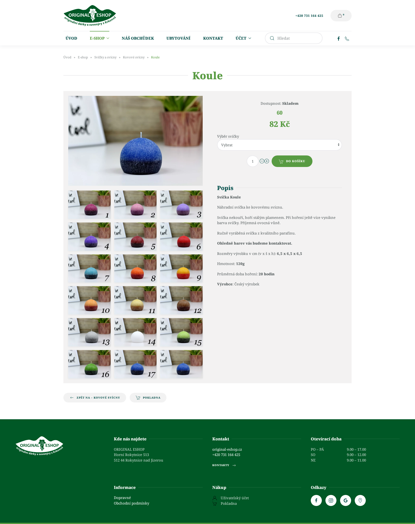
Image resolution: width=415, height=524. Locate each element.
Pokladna (151, 397)
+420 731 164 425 (309, 15)
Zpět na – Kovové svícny (98, 397)
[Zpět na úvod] (89, 15)
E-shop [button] (97, 38)
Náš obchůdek (138, 38)
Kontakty (220, 465)
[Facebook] (338, 38)
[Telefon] (347, 38)
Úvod (71, 38)
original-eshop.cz (227, 449)
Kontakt (213, 38)
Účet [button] (241, 38)
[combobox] (294, 38)
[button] (89, 205)
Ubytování (178, 38)
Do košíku (295, 161)
